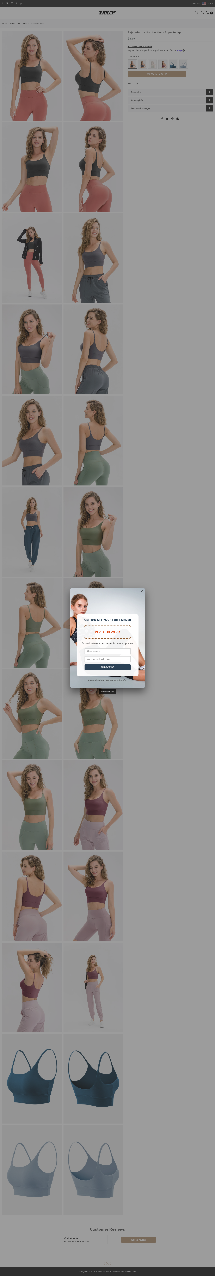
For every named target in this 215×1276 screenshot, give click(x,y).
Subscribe (107, 667)
